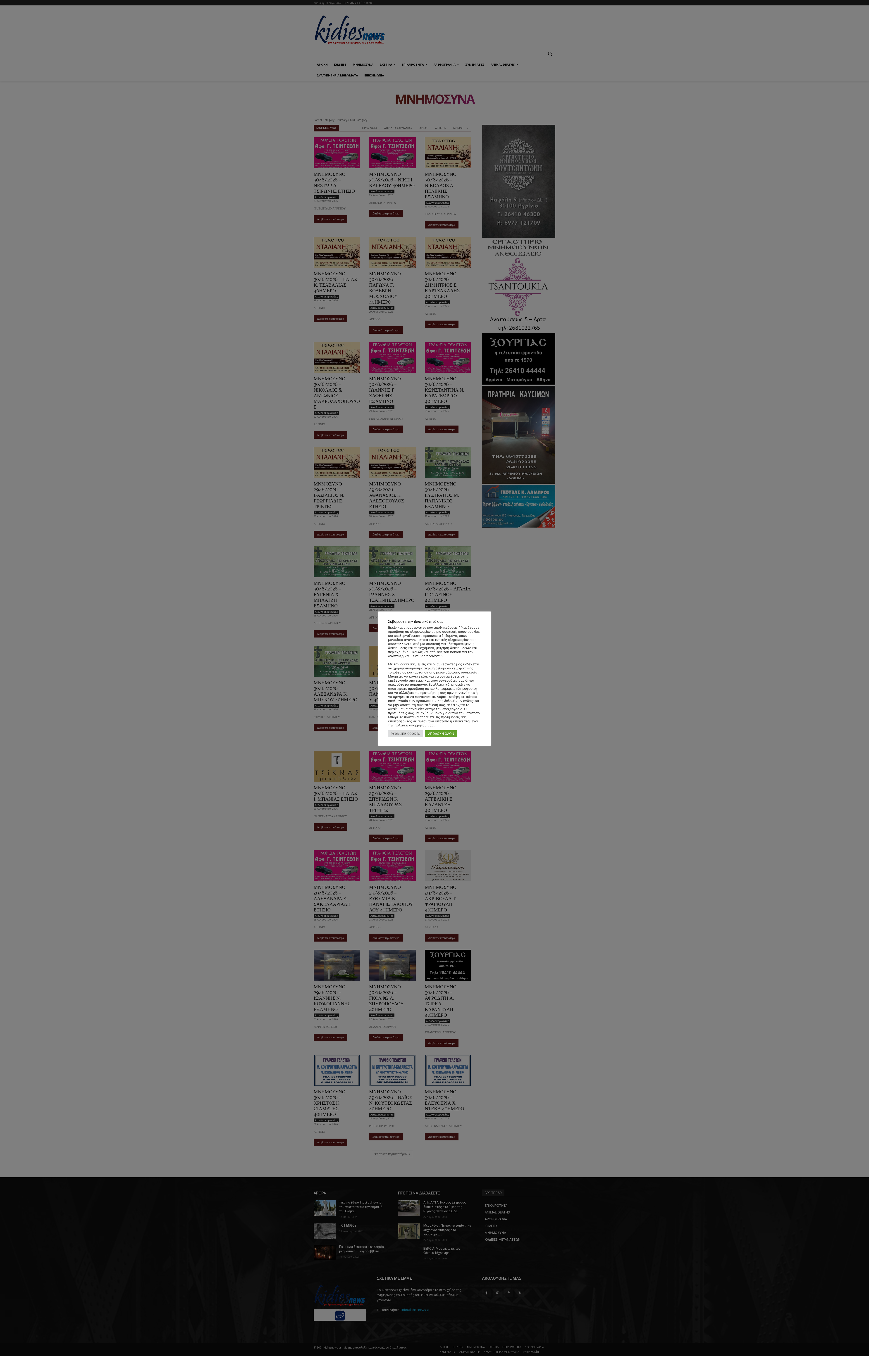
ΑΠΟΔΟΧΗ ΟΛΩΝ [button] (441, 733)
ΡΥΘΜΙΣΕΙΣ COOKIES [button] (405, 733)
